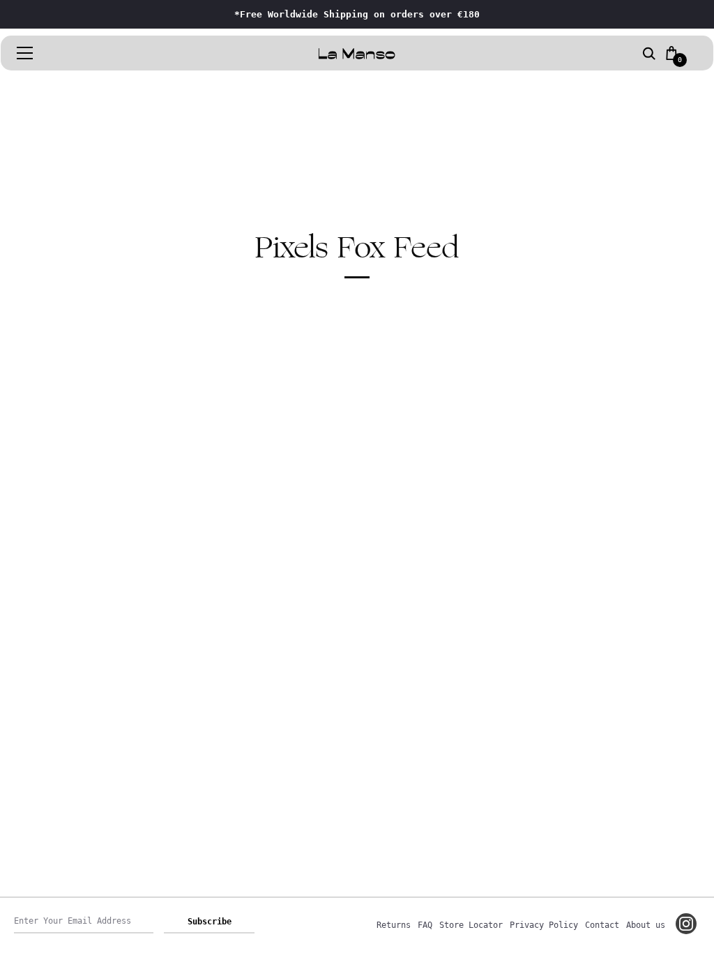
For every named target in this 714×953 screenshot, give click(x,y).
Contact (602, 925)
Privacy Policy (544, 925)
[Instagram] (686, 923)
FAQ (425, 925)
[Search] (649, 54)
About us (645, 925)
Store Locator (471, 925)
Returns (394, 925)
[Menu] (25, 53)
